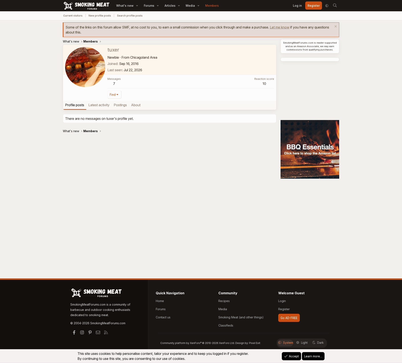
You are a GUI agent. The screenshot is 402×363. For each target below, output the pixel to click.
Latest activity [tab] (99, 105)
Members (212, 5)
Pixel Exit (254, 343)
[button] (137, 5)
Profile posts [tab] (74, 105)
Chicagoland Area (143, 57)
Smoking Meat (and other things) (241, 317)
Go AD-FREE (289, 318)
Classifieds (225, 325)
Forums (149, 5)
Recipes (224, 301)
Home (160, 301)
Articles (170, 5)
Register (284, 309)
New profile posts (100, 15)
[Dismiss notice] (335, 27)
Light (304, 342)
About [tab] (135, 105)
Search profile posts (130, 15)
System (288, 342)
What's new (125, 5)
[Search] (334, 5)
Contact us (163, 317)
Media (190, 5)
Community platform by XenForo (197, 343)
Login (282, 301)
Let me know (279, 27)
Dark (320, 342)
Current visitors (72, 15)
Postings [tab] (120, 105)
